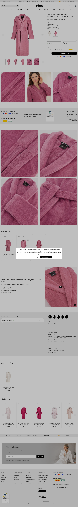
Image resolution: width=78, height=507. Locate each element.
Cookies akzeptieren (46, 257)
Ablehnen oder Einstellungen (33, 257)
